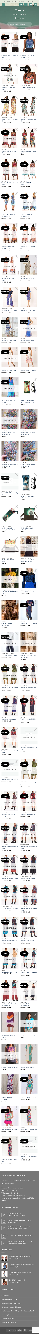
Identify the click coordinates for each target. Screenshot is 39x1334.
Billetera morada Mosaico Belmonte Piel (10, 465)
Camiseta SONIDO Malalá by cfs (10, 56)
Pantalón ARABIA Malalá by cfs (9, 1160)
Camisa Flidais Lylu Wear (28, 592)
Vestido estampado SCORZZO (7, 1098)
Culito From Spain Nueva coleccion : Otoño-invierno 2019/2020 (20, 1228)
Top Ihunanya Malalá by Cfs (10, 908)
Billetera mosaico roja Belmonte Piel (8, 433)
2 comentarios (13, 1230)
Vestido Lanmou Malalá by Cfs (28, 783)
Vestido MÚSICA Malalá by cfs (10, 152)
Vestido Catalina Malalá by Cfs (28, 748)
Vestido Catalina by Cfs (27, 814)
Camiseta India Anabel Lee (10, 1067)
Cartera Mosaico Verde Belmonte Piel (27, 465)
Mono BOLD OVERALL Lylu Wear (9, 401)
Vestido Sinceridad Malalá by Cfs (10, 847)
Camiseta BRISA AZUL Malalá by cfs (27, 56)
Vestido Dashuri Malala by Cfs (28, 973)
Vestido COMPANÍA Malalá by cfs (8, 247)
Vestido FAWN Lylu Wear (28, 278)
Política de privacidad (9, 1322)
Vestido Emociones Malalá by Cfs (10, 751)
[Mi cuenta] (26, 4)
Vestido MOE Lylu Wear (27, 310)
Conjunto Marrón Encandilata (7, 624)
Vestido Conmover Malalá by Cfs (28, 847)
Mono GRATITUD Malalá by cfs (9, 88)
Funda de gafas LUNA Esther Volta (27, 497)
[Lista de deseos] (30, 4)
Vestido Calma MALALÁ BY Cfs (9, 815)
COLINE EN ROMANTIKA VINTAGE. (20, 1235)
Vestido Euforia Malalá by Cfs (28, 688)
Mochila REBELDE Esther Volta (9, 560)
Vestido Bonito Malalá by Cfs (9, 941)
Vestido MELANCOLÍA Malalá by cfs (9, 215)
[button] (3, 4)
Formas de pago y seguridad (11, 1303)
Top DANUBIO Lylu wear (9, 1129)
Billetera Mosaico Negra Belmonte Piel (28, 433)
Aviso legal (5, 1315)
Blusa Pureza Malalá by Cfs (28, 878)
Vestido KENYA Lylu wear (28, 1098)
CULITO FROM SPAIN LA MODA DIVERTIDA (19, 1221)
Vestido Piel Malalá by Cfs (10, 779)
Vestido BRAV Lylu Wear (28, 370)
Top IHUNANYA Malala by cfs (10, 493)
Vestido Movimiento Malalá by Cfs (26, 1004)
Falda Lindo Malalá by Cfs (9, 972)
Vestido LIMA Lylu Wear (27, 340)
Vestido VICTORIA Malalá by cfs (28, 1157)
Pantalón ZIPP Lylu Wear (9, 310)
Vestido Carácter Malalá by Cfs (28, 720)
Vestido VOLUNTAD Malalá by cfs (26, 215)
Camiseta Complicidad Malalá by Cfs (9, 1004)
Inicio (15, 14)
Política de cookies (8, 1318)
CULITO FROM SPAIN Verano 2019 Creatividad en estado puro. (20, 1243)
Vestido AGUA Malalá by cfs (28, 247)
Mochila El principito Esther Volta (27, 529)
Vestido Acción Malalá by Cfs (28, 941)
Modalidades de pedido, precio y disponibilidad (18, 1311)
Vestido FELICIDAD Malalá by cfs (10, 184)
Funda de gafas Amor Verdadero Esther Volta (27, 401)
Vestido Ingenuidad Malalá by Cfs (28, 909)
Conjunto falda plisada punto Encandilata (27, 560)
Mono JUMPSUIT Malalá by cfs (10, 120)
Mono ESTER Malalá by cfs (28, 1129)
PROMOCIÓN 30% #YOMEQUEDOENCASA (16, 1214)
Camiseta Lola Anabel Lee (28, 1036)
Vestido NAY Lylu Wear (9, 370)
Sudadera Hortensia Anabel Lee (10, 592)
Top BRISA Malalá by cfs (27, 87)
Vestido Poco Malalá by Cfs (10, 878)
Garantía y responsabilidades (12, 1307)
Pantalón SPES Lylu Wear (9, 655)
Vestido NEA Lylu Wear (9, 340)
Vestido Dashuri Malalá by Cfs (10, 688)
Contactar (5, 1295)
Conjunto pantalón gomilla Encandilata (28, 656)
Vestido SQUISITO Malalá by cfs (28, 184)
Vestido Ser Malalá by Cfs (9, 719)
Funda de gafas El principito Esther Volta (9, 529)
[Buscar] (21, 4)
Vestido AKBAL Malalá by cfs (28, 120)
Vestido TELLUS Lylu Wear (28, 623)
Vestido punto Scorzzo (27, 1067)
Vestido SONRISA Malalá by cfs (28, 152)
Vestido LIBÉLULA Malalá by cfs (9, 279)
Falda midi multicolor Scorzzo (8, 1036)
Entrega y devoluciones (9, 1299)
